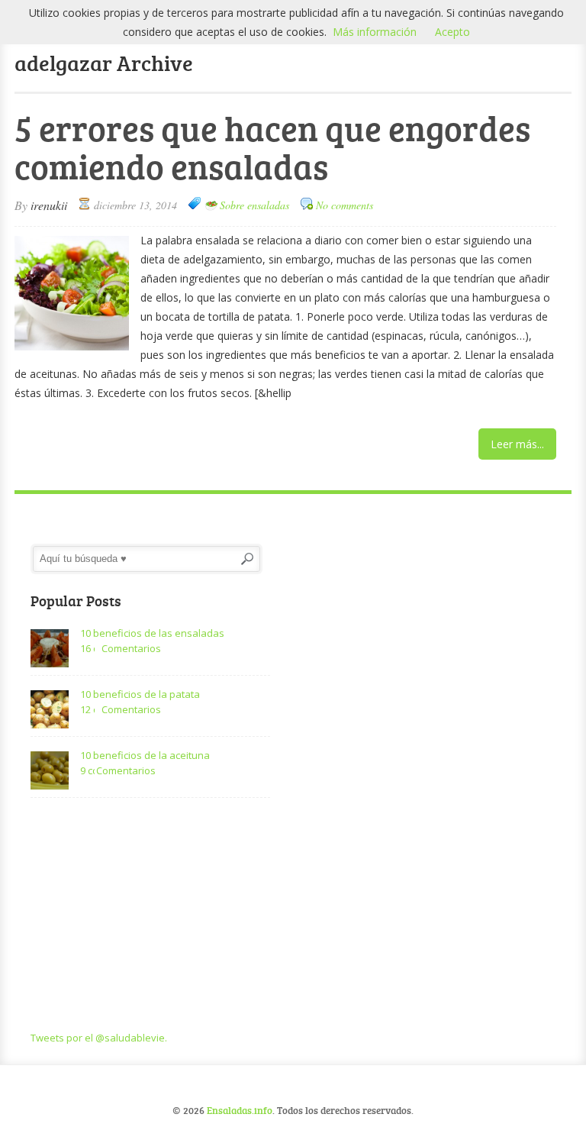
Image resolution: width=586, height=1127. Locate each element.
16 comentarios (87, 648)
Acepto (452, 31)
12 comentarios (87, 709)
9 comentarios (87, 770)
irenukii (49, 205)
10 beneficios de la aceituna (145, 755)
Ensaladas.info (239, 1110)
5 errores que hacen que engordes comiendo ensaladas (272, 147)
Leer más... (517, 444)
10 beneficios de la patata (140, 694)
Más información (375, 31)
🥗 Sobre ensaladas (246, 205)
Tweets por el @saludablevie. (99, 1038)
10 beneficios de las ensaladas (152, 633)
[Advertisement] (150, 915)
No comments (344, 205)
